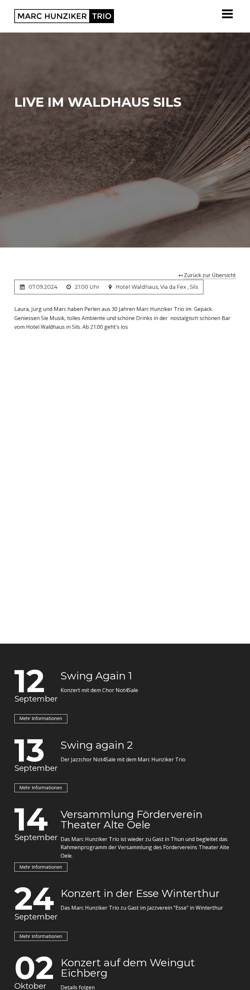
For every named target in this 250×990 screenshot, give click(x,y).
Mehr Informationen (40, 718)
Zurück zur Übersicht (210, 275)
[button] (227, 13)
